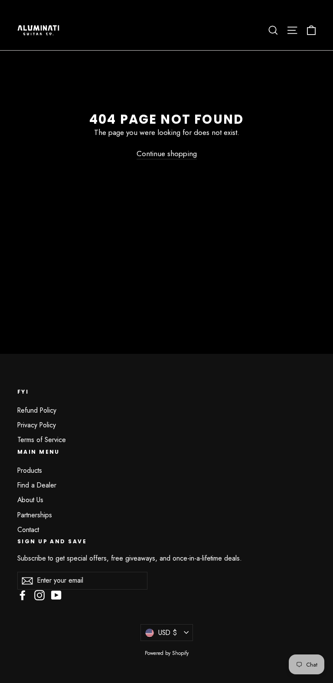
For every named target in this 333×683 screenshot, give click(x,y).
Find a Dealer (36, 485)
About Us (30, 500)
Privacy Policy (36, 425)
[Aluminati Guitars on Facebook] (22, 595)
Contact (28, 530)
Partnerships (34, 515)
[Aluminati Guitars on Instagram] (39, 595)
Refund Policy (36, 410)
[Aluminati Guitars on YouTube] (56, 595)
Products (29, 470)
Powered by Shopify (167, 653)
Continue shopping (167, 153)
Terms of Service (41, 440)
